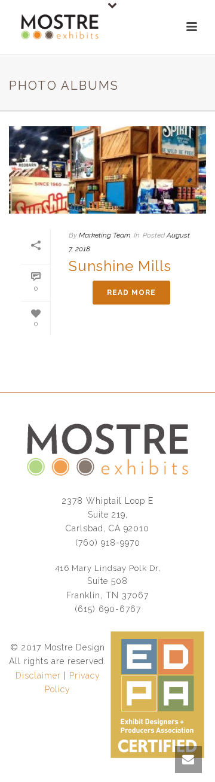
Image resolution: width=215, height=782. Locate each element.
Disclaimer (38, 675)
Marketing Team (105, 235)
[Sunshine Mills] (107, 170)
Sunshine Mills (120, 266)
